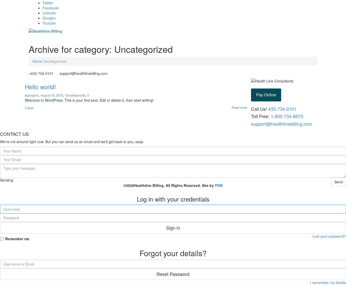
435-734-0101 (282, 108)
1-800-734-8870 (287, 116)
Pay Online (266, 95)
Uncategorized (75, 95)
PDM (219, 185)
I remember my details (328, 282)
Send (338, 181)
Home (37, 61)
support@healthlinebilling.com (281, 123)
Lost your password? (329, 236)
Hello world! (40, 86)
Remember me (17, 238)
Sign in (173, 227)
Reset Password (173, 274)
